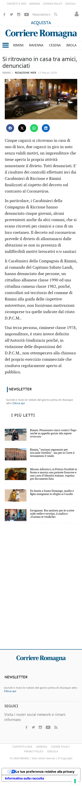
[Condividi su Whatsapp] (34, 128)
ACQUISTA (41, 23)
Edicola (52, 751)
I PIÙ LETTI (23, 415)
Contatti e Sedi (22, 746)
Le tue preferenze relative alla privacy (45, 772)
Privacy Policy (33, 751)
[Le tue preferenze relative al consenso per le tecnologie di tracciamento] (75, 781)
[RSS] (56, 727)
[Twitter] (12, 14)
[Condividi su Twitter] (22, 128)
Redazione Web (25, 72)
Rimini (6, 72)
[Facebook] (4, 14)
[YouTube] (26, 14)
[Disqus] (41, 588)
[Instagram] (19, 14)
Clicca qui (19, 403)
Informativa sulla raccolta (24, 778)
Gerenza (41, 746)
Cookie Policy (60, 746)
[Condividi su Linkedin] (45, 128)
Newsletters (41, 14)
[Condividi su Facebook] (10, 128)
